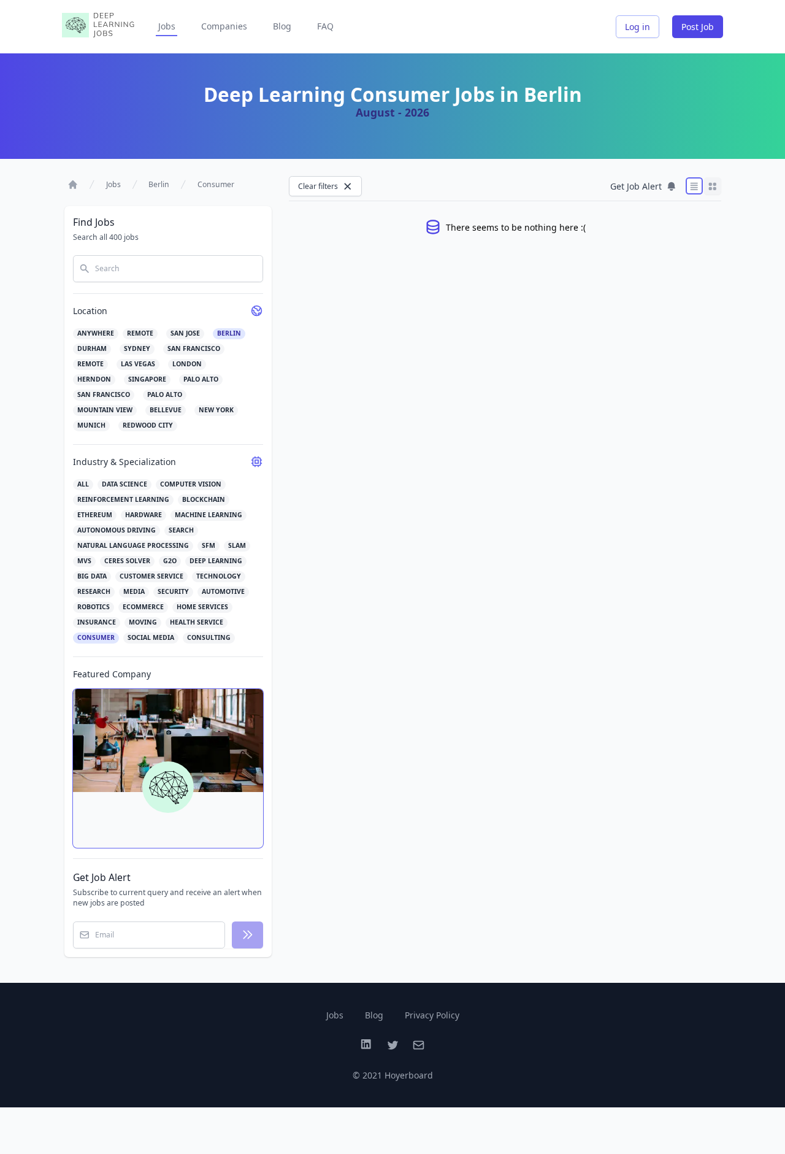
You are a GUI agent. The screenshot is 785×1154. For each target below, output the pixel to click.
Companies (224, 26)
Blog (282, 26)
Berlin (158, 184)
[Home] (72, 184)
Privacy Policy (432, 1015)
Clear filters (318, 186)
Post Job (697, 27)
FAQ (325, 26)
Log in (637, 27)
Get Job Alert (636, 186)
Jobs (166, 26)
